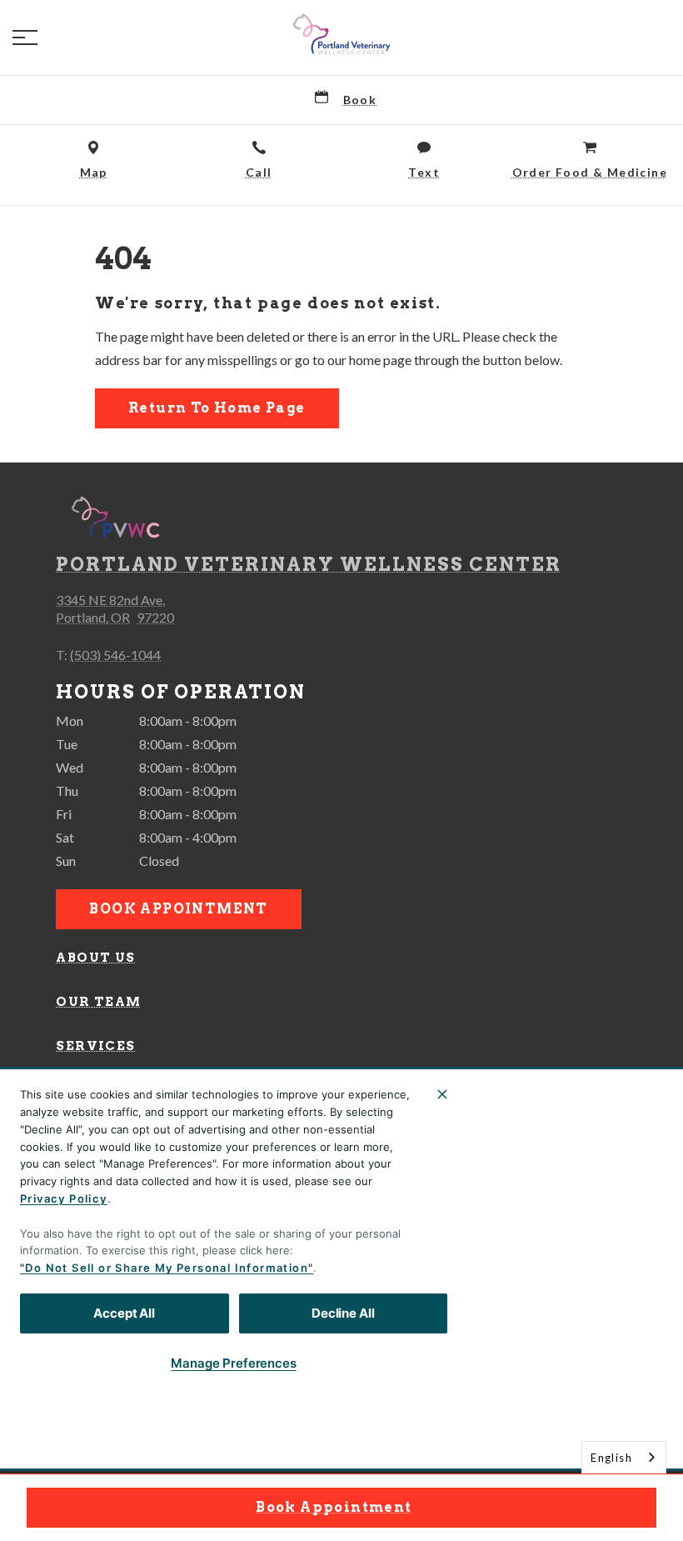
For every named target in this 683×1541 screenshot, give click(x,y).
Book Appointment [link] (333, 1507)
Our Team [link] (98, 1001)
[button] (24, 37)
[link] (341, 34)
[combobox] (623, 1457)
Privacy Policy (63, 1198)
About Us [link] (95, 957)
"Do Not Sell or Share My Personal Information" (166, 1267)
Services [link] (95, 1045)
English (611, 1457)
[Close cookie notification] (442, 1094)
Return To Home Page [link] (217, 408)
